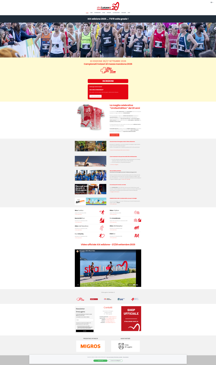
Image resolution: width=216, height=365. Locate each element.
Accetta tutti (100, 360)
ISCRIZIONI (108, 81)
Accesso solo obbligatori (115, 360)
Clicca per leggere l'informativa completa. (114, 357)
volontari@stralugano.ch (110, 322)
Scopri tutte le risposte (95, 96)
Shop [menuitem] (129, 12)
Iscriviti (84, 330)
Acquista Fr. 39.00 (114, 135)
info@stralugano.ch (112, 316)
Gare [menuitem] (91, 12)
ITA (212, 2)
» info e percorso (113, 204)
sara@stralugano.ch (110, 319)
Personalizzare (125, 357)
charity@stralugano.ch (110, 321)
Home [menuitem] (87, 12)
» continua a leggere (114, 164)
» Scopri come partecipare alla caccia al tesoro (119, 150)
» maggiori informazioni (114, 191)
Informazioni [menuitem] (97, 12)
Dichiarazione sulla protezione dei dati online (85, 327)
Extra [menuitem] (103, 12)
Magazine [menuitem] (124, 12)
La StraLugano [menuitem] (116, 12)
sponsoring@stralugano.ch (110, 318)
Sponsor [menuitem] (109, 12)
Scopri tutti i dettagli (126, 179)
